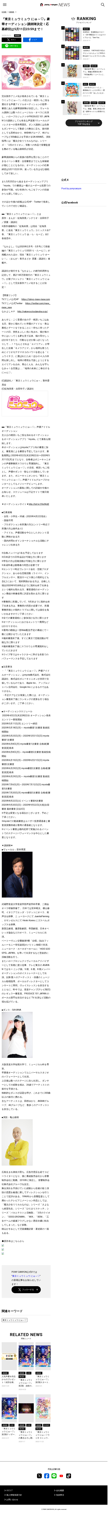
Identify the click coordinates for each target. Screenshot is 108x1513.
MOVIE (94, 66)
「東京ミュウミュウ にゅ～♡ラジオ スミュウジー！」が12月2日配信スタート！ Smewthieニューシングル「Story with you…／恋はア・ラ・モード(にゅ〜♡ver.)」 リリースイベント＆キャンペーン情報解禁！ (43, 1435)
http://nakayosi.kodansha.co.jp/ (32, 311)
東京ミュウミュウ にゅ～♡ (26, 1276)
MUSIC (21, 1377)
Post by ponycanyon (71, 188)
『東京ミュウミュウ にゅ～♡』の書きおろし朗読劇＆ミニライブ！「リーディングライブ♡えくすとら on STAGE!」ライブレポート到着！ (26, 1435)
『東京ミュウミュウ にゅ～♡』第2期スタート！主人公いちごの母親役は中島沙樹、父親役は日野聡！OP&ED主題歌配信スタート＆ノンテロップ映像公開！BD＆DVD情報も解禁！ (42, 1379)
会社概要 (60, 1490)
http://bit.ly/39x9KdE (39, 504)
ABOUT (9, 1490)
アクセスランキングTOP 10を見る (84, 122)
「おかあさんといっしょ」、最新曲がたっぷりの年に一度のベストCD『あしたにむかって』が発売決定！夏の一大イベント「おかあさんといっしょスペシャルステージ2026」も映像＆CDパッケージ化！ (94, 90)
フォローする (28, 1289)
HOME (4, 12)
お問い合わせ (12, 1499)
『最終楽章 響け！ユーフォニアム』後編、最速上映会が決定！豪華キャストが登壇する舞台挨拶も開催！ (94, 109)
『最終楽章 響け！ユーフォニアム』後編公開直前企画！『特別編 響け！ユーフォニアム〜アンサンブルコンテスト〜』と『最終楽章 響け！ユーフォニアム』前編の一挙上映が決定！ (94, 72)
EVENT (46, 1425)
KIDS (85, 84)
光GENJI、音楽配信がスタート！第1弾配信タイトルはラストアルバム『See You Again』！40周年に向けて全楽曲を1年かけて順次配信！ (94, 35)
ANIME (11, 12)
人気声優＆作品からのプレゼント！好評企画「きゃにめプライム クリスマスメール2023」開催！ (9, 1379)
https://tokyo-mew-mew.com (36, 299)
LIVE (29, 1373)
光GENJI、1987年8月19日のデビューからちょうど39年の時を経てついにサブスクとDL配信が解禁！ (94, 54)
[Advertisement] (82, 151)
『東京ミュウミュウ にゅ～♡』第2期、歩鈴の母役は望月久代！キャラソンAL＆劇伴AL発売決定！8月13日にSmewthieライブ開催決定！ (26, 1383)
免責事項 (60, 1495)
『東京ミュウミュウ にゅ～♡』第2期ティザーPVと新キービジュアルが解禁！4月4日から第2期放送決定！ (9, 1431)
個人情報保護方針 (14, 1495)
